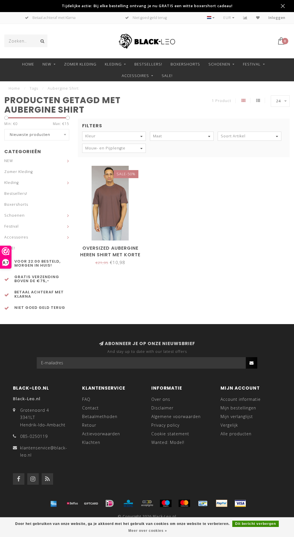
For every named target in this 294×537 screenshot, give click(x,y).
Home (28, 64)
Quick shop (113, 246)
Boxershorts (185, 64)
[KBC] (128, 503)
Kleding (113, 64)
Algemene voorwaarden (176, 416)
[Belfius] (72, 503)
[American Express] (54, 503)
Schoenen (219, 64)
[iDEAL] (109, 503)
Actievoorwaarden (101, 433)
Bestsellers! (148, 64)
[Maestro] (165, 503)
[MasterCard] (184, 503)
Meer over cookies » (147, 531)
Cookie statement (170, 433)
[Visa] (240, 503)
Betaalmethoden (99, 416)
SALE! (167, 75)
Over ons (160, 399)
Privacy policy (165, 425)
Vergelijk (229, 425)
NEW (46, 64)
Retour (89, 425)
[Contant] (91, 503)
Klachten (91, 442)
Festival (252, 64)
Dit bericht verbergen (255, 524)
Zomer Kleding (80, 64)
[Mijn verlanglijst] (258, 17)
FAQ (86, 399)
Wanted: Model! (167, 442)
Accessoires (135, 75)
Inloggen (276, 17)
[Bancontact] (203, 503)
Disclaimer (162, 408)
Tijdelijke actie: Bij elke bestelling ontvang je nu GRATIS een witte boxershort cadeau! (147, 5)
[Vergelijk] (245, 17)
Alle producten (236, 433)
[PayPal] (221, 503)
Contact (90, 408)
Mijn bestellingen (238, 408)
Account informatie (240, 399)
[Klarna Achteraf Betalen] (147, 503)
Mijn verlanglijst (236, 416)
